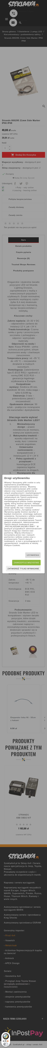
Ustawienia (33, 555)
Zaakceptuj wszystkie (26, 563)
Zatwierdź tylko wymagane (23, 569)
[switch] (5, 1044)
